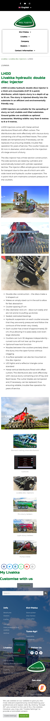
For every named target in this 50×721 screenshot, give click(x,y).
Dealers (23, 46)
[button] (4, 566)
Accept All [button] (24, 716)
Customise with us (16, 579)
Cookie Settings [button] (10, 716)
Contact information (24, 51)
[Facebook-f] (20, 3)
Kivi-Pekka (24, 32)
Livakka (23, 37)
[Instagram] (29, 3)
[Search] (45, 593)
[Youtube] (25, 3)
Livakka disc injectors (17, 59)
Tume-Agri (31, 631)
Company (25, 41)
